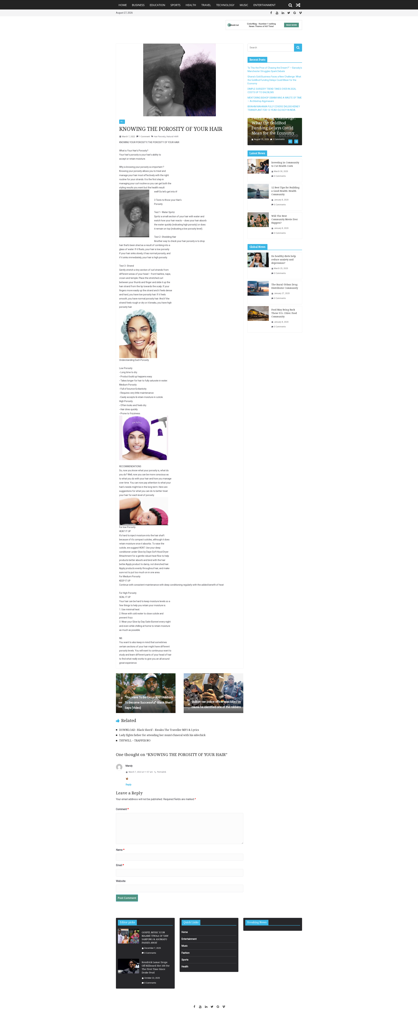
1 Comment (144, 136)
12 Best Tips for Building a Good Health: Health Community (285, 194)
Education (157, 5)
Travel (206, 5)
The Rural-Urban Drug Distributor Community (284, 290)
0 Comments (276, 143)
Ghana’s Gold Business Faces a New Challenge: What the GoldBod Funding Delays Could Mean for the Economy (274, 80)
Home (123, 5)
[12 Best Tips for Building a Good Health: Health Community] (258, 200)
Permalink (161, 772)
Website (121, 881)
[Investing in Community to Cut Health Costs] (258, 173)
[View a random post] (298, 5)
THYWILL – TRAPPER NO (135, 740)
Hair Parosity (160, 136)
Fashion (186, 953)
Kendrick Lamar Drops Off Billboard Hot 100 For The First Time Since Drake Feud (156, 967)
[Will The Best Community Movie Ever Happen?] (258, 229)
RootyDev (214, 1018)
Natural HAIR (172, 136)
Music (244, 5)
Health (191, 5)
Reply (128, 784)
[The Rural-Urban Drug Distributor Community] (258, 296)
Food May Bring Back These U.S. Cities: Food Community (284, 316)
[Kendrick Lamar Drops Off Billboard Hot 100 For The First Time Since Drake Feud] (128, 973)
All (122, 122)
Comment (122, 809)
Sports (175, 5)
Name (120, 849)
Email (120, 865)
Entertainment (264, 5)
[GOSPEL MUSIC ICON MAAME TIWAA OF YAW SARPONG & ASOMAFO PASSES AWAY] (128, 943)
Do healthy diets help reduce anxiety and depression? (283, 263)
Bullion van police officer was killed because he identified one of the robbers (214, 704)
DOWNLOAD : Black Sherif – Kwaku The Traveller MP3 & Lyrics (159, 729)
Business (138, 5)
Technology (225, 5)
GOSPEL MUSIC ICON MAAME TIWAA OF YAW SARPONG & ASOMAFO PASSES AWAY (155, 937)
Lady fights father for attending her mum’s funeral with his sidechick (162, 735)
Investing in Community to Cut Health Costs (285, 168)
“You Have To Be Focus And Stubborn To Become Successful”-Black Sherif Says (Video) (145, 703)
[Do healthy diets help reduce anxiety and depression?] (258, 269)
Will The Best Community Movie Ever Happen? (284, 223)
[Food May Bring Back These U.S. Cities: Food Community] (258, 323)
